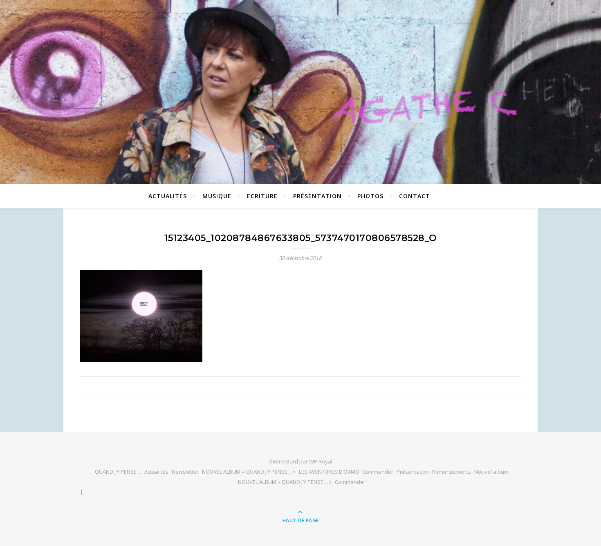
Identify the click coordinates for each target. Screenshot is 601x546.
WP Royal (320, 461)
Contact (414, 196)
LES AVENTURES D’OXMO (329, 471)
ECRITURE (262, 196)
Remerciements (451, 471)
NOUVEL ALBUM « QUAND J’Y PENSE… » (249, 471)
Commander (378, 471)
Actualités (156, 471)
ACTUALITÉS (167, 196)
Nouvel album (491, 471)
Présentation (317, 196)
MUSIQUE (216, 196)
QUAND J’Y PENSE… (118, 471)
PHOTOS (370, 196)
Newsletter (185, 471)
